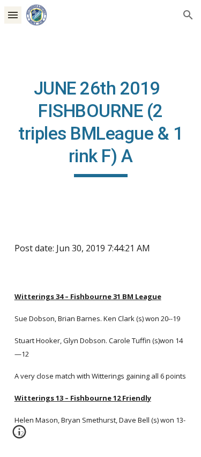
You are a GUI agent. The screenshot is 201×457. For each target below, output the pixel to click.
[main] (100, 127)
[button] (13, 15)
